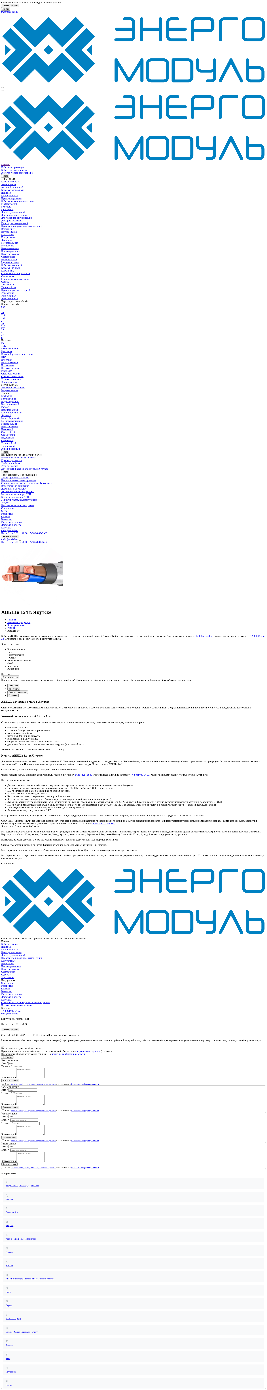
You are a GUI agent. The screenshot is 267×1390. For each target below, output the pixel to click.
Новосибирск (31, 1279)
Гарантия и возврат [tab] (18, 692)
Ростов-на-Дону (13, 1318)
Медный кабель (9, 390)
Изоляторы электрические (15, 486)
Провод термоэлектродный (15, 290)
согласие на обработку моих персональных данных (33, 1084)
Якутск (5, 9)
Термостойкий (9, 443)
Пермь (9, 1305)
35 (2, 334)
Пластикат (6, 359)
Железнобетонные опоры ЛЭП (17, 491)
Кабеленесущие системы (14, 170)
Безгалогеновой (9, 348)
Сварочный (7, 440)
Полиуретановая (10, 368)
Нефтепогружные (10, 254)
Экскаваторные (9, 298)
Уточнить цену (9, 1137)
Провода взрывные (11, 198)
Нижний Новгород (14, 1279)
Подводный (7, 437)
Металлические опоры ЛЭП (16, 494)
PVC (3, 343)
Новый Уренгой (46, 1279)
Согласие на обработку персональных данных (25, 1002)
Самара (9, 1332)
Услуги (5, 502)
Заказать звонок (10, 5)
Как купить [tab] (14, 689)
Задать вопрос (9, 1164)
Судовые (6, 281)
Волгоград (24, 1186)
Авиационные (8, 184)
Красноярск (30, 1239)
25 (2, 329)
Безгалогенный (9, 398)
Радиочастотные (10, 262)
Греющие (6, 206)
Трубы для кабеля (10, 463)
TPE (3, 345)
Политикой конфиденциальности (85, 1084)
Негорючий (7, 429)
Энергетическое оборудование (17, 172)
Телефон (5, 1123)
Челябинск (11, 1372)
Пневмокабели (9, 259)
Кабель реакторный (11, 265)
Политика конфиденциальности (18, 1005)
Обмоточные (8, 256)
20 (2, 323)
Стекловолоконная (11, 373)
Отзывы (5, 516)
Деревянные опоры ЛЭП (14, 488)
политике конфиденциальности (68, 1054)
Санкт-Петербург (22, 1332)
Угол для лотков (9, 466)
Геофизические (9, 204)
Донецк (9, 1199)
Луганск (9, 1252)
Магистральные (9, 243)
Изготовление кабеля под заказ (17, 505)
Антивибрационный (12, 187)
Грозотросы (7, 209)
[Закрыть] (2, 1046)
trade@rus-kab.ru (9, 12)
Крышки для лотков (11, 460)
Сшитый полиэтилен (12, 376)
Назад (5, 176)
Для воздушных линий (13, 212)
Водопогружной (10, 401)
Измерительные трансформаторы (18, 480)
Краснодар (19, 1239)
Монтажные (7, 245)
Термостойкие (8, 287)
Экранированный (10, 448)
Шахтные (6, 192)
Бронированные (9, 195)
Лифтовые (6, 240)
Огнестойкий (8, 432)
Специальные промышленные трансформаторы (26, 483)
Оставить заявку (10, 677)
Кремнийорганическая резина (17, 354)
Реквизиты (7, 513)
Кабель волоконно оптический (17, 201)
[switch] (3, 1084)
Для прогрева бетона (12, 220)
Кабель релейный (10, 268)
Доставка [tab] (13, 695)
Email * (5, 1119)
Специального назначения (15, 279)
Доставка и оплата (11, 525)
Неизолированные (11, 251)
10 (2, 312)
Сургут (35, 1332)
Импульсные (8, 229)
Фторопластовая (10, 382)
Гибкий (5, 407)
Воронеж (35, 1186)
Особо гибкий (8, 435)
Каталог (5, 164)
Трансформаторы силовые (15, 477)
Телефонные (7, 284)
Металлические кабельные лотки (18, 457)
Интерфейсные (9, 231)
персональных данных (88, 1051)
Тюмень (9, 1345)
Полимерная (7, 365)
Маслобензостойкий (12, 421)
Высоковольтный (10, 404)
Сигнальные (7, 276)
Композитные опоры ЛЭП (15, 497)
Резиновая (6, 371)
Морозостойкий (9, 426)
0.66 (3, 307)
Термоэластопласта (11, 379)
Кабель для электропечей (14, 223)
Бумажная (6, 351)
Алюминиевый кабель (13, 387)
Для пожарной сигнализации (16, 217)
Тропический (8, 446)
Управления (7, 293)
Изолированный (10, 409)
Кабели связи (8, 270)
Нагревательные (10, 248)
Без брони (6, 396)
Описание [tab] (13, 685)
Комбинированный (11, 412)
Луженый (6, 415)
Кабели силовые (10, 181)
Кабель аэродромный (12, 190)
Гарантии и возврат (11, 522)
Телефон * (6, 1066)
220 (3, 326)
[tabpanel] (133, 735)
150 (3, 318)
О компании (7, 508)
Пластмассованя (9, 362)
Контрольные (8, 237)
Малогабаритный (10, 418)
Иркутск (9, 1225)
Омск (8, 1292)
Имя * (4, 1063)
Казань (9, 1239)
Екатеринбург (12, 1212)
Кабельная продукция (12, 167)
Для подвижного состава (14, 215)
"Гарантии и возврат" (103, 823)
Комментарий (8, 1077)
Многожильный (9, 423)
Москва (9, 1265)
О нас (4, 511)
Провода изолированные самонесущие (21, 226)
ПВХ (4, 357)
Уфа (8, 1358)
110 (3, 315)
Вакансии (6, 519)
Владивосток (12, 1186)
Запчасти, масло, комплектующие (19, 499)
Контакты (6, 527)
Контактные (7, 234)
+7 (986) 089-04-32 (140, 774)
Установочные (8, 295)
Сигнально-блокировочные (15, 273)
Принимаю (7, 1057)
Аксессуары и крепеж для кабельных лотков (24, 468)
